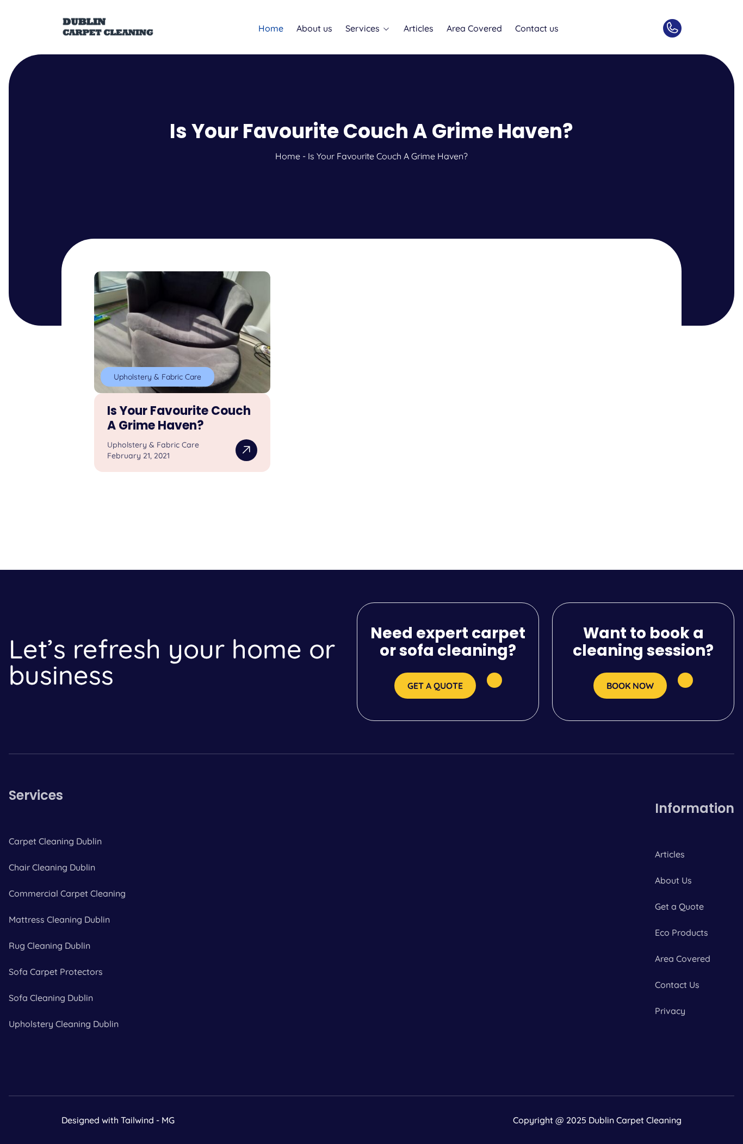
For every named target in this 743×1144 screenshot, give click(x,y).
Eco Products (681, 932)
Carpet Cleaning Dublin (55, 841)
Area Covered (474, 28)
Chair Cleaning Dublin (52, 867)
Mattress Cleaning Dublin (59, 919)
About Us (673, 880)
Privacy (670, 1010)
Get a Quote (679, 906)
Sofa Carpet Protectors (56, 971)
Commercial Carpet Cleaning (67, 893)
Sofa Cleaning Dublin (51, 997)
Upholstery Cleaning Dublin (64, 1023)
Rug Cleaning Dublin (49, 945)
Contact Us (677, 984)
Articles (419, 28)
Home (270, 28)
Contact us (537, 28)
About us (314, 28)
